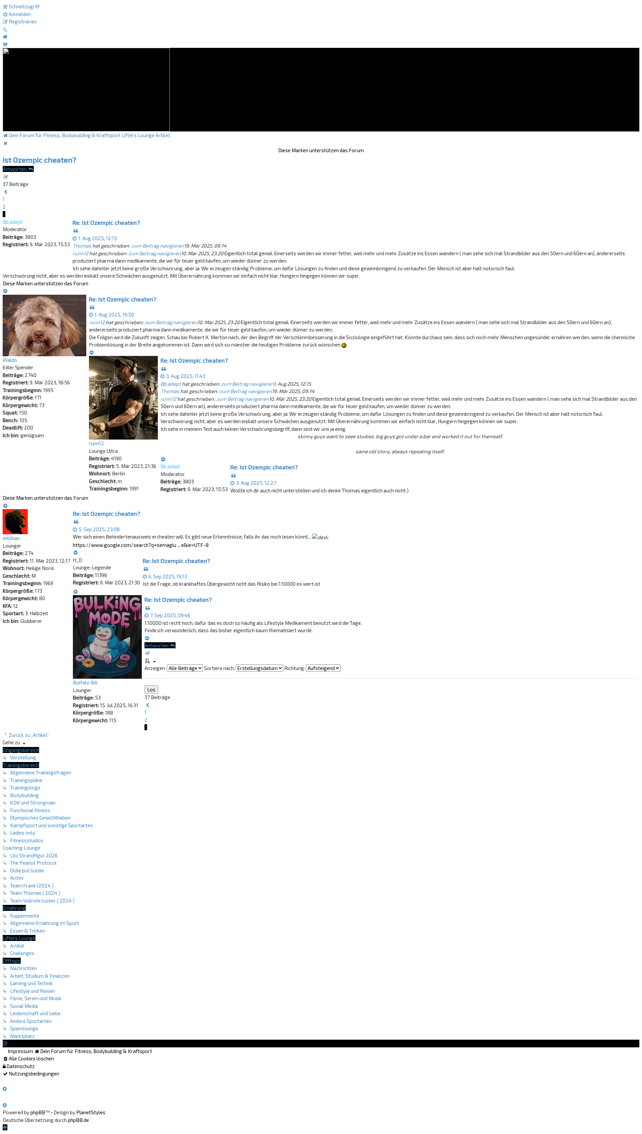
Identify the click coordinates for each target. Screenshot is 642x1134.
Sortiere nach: (220, 668)
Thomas (82, 246)
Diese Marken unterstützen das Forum (321, 150)
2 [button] (4, 207)
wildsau (11, 538)
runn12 (80, 253)
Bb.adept (12, 222)
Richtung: (295, 668)
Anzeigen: (155, 668)
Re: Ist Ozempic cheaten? (106, 222)
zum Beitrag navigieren (157, 246)
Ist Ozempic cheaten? (39, 159)
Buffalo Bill (85, 682)
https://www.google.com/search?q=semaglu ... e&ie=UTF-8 (141, 545)
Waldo (10, 360)
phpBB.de (78, 1120)
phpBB (37, 1112)
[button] (6, 192)
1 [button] (4, 199)
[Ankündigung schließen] (6, 143)
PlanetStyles (90, 1112)
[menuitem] (17, 14)
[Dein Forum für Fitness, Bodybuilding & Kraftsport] (86, 89)
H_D (77, 560)
